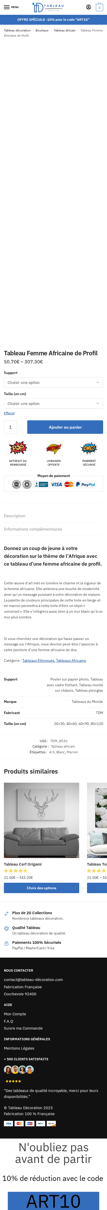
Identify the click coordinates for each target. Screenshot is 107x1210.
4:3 (52, 752)
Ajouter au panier (65, 427)
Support (10, 372)
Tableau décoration (17, 30)
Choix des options (41, 888)
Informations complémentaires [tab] (33, 529)
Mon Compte (15, 1013)
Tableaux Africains (71, 660)
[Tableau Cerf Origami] (41, 820)
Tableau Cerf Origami (23, 864)
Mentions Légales (19, 1048)
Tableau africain (65, 30)
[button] (16, 870)
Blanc (60, 752)
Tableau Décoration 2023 (30, 1107)
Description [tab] (14, 515)
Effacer (9, 413)
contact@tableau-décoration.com (33, 979)
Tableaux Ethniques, (38, 660)
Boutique (42, 30)
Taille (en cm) (15, 393)
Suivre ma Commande (23, 1028)
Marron (72, 752)
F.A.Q (8, 1021)
